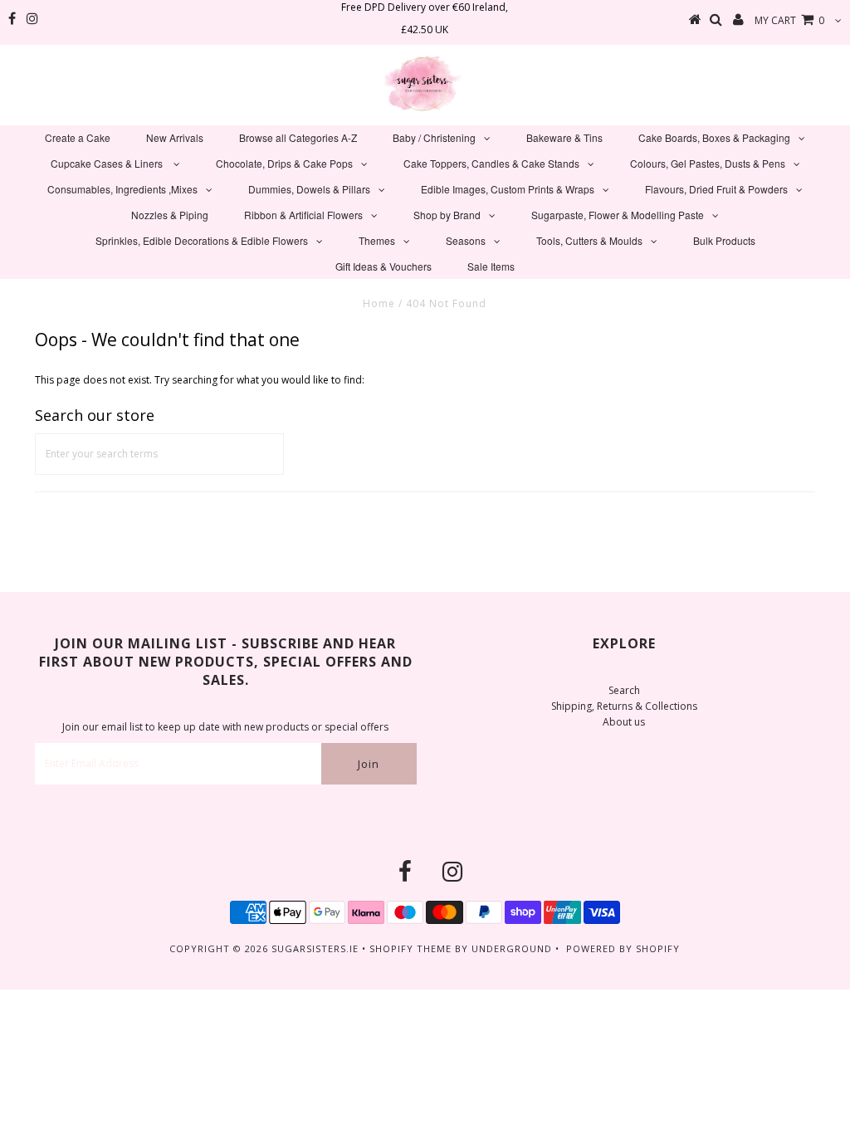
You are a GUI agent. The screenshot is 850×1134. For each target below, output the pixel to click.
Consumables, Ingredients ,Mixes (122, 189)
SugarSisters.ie (315, 948)
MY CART (789, 20)
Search (624, 690)
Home (379, 303)
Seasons (466, 240)
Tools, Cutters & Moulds (589, 240)
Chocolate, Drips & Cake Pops (284, 163)
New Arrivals (174, 137)
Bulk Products (724, 240)
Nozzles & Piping (169, 215)
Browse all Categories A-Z (298, 137)
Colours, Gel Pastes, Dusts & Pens (707, 163)
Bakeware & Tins (564, 137)
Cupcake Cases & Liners (108, 163)
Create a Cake (77, 137)
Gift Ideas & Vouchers (383, 266)
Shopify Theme (410, 948)
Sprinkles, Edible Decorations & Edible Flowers (201, 240)
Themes (377, 240)
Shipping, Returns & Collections (624, 706)
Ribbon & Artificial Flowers (303, 215)
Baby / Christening (434, 137)
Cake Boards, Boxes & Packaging (714, 137)
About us (624, 722)
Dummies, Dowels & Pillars (309, 189)
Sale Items (491, 266)
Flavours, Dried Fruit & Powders (716, 189)
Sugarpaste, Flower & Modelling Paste (617, 215)
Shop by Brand (447, 215)
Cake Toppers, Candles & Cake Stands (491, 163)
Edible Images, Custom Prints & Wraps (507, 189)
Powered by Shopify (623, 948)
